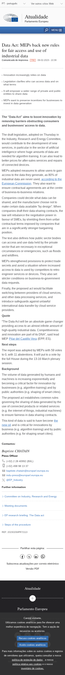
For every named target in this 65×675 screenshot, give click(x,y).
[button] (56, 30)
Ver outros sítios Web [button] (42, 3)
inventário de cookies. (32, 668)
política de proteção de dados (27, 659)
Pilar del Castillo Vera (23, 338)
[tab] (32, 588)
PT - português (9, 3)
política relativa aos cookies (27, 664)
